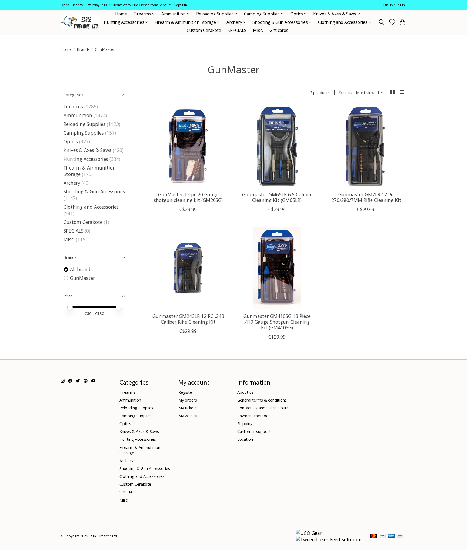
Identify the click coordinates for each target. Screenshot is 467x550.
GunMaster (82, 278)
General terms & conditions (262, 400)
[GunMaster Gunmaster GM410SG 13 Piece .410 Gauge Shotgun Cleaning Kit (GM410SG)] (277, 268)
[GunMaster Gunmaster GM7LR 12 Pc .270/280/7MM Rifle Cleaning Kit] (365, 146)
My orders (187, 400)
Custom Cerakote (204, 30)
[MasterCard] (373, 536)
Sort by (345, 92)
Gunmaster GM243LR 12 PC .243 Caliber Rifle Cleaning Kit (188, 319)
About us (245, 392)
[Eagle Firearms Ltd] (80, 22)
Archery (72, 183)
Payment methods (254, 415)
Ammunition (78, 115)
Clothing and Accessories (91, 207)
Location (245, 439)
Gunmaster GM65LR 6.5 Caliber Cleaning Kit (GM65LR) (277, 197)
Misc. (258, 30)
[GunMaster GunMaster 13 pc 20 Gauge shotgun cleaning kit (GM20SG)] (188, 146)
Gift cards (278, 30)
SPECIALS (237, 30)
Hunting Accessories (86, 159)
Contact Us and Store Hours (263, 407)
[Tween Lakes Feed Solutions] (329, 539)
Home (121, 14)
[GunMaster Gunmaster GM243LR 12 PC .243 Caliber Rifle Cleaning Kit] (188, 268)
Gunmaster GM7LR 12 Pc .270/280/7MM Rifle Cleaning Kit (365, 197)
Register (186, 392)
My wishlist (188, 415)
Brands (83, 49)
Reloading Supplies (84, 124)
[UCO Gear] (309, 533)
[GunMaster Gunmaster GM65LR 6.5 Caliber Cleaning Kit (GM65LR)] (277, 146)
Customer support (254, 431)
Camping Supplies (84, 133)
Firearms (73, 106)
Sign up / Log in (393, 5)
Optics (71, 141)
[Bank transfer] (400, 536)
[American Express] (391, 536)
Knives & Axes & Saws (87, 150)
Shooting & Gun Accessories (94, 191)
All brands (81, 269)
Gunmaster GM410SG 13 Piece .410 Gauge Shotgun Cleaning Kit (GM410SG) (277, 322)
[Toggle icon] (382, 22)
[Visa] (382, 536)
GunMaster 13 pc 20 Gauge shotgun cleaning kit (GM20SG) (188, 197)
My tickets (187, 407)
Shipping (245, 423)
